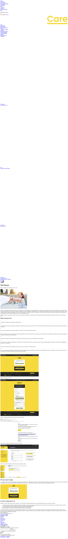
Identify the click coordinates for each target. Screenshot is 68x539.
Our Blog (2, 30)
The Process (2, 5)
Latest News (2, 7)
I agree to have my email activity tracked (8, 531)
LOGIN (7, 14)
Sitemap (7, 537)
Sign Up (2, 532)
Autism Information (3, 32)
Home (1, 0)
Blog (1, 10)
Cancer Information (3, 33)
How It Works (2, 2)
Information (2, 36)
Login (1, 281)
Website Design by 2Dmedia (5, 536)
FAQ (1, 6)
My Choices (2, 1)
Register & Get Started (4, 12)
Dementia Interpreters (4, 27)
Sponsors (2, 34)
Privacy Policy (2, 537)
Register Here (2, 25)
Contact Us (2, 8)
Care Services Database (4, 3)
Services (1, 28)
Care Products (2, 4)
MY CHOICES (3, 14)
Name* (11, 528)
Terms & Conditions (3, 9)
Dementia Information (4, 31)
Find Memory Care (3, 35)
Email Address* (13, 529)
